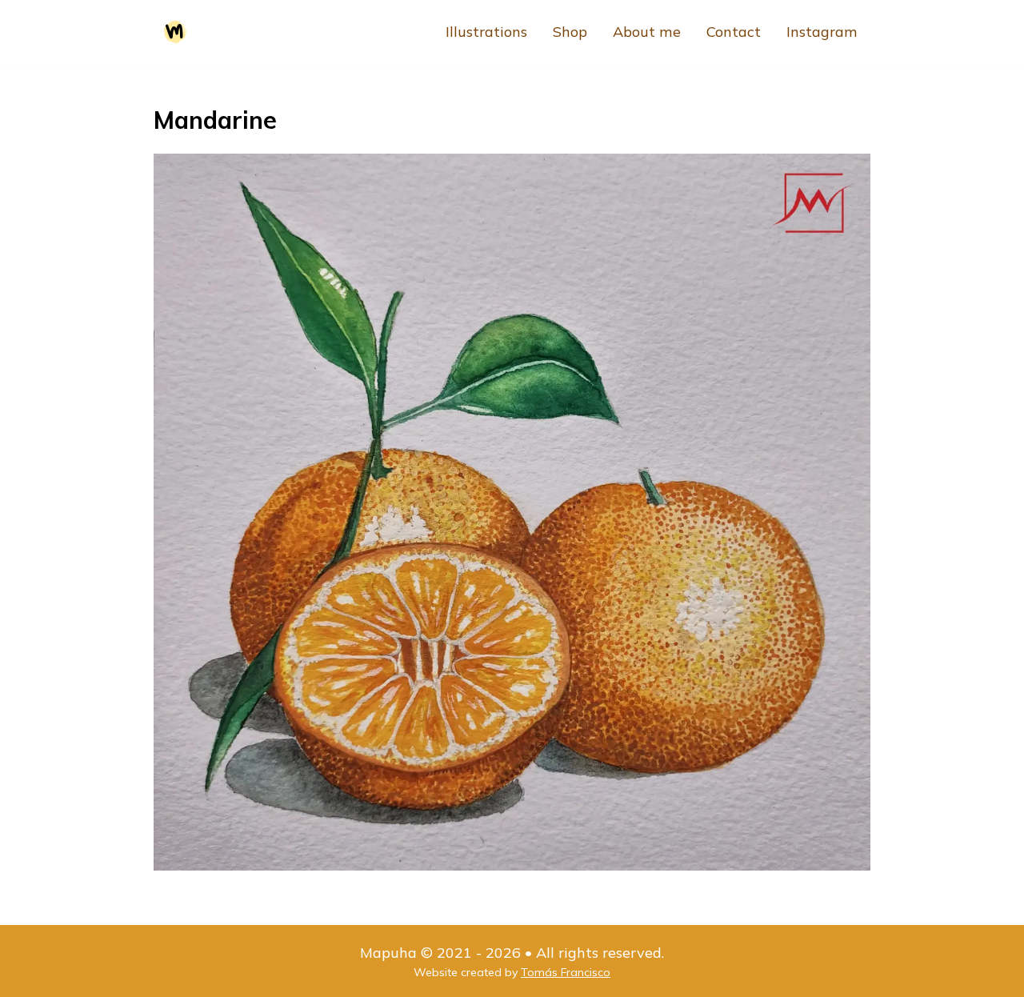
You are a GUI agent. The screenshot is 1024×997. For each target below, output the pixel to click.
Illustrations (486, 31)
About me (647, 31)
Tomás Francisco (565, 972)
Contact (733, 31)
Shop (570, 31)
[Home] (175, 32)
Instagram (822, 31)
